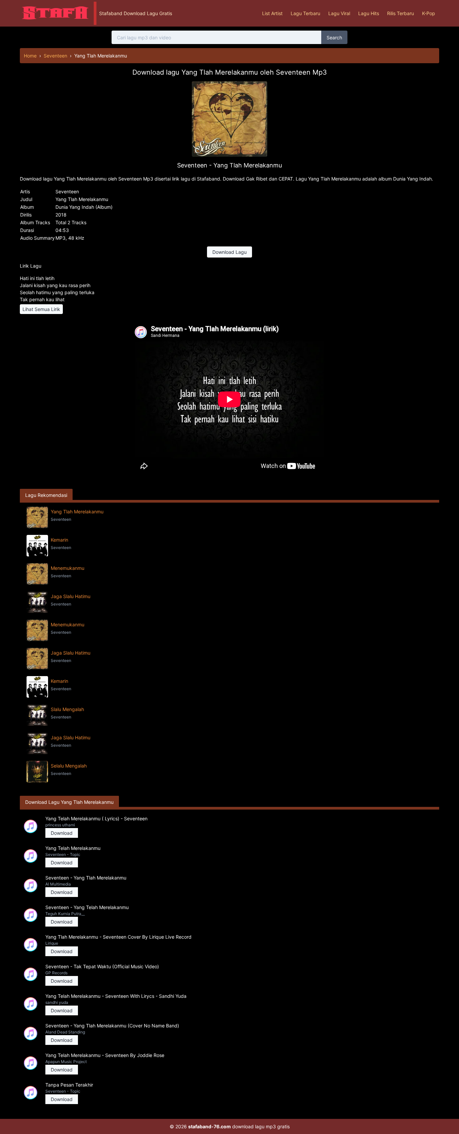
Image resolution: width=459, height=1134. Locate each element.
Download (62, 833)
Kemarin (59, 540)
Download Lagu (229, 252)
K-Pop (428, 13)
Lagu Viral (339, 13)
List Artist (272, 13)
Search (334, 37)
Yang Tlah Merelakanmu (77, 511)
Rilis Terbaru (400, 13)
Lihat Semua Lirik (41, 309)
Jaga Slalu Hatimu (70, 596)
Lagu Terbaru (305, 13)
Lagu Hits (368, 13)
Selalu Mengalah (69, 766)
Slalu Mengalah (67, 709)
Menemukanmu (67, 568)
